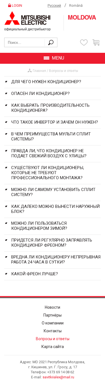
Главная (39, 71)
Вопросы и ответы (63, 71)
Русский (54, 5)
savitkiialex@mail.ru (58, 377)
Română (76, 5)
